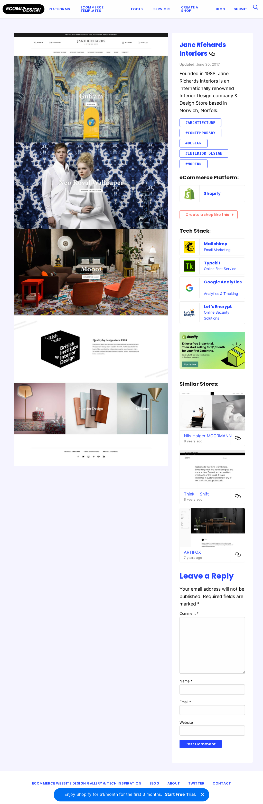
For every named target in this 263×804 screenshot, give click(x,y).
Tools (136, 9)
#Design (193, 143)
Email (185, 702)
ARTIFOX (192, 552)
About (173, 783)
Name (186, 681)
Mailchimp (215, 244)
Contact (222, 783)
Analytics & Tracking (221, 293)
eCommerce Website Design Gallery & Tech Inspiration (87, 783)
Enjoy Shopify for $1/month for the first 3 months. (130, 794)
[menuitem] (60, 9)
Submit (241, 9)
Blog (221, 9)
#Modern (193, 164)
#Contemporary (200, 133)
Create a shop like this (207, 214)
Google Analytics (223, 282)
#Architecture (200, 123)
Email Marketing (217, 249)
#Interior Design (203, 153)
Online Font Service (220, 268)
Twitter (196, 783)
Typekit (212, 263)
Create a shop (189, 9)
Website (186, 722)
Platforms (59, 9)
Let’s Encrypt (218, 307)
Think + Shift (196, 494)
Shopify (212, 193)
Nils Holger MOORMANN (208, 435)
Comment (189, 613)
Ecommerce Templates (92, 9)
